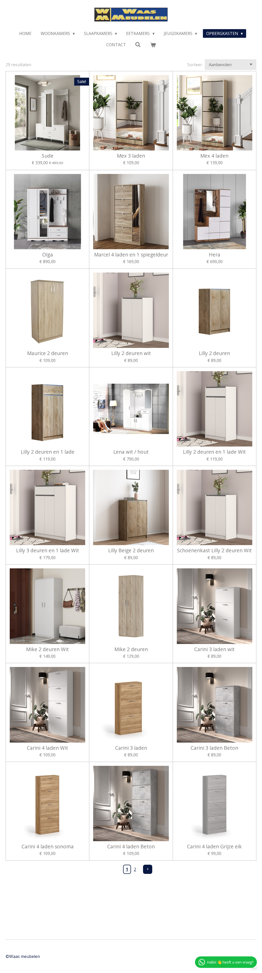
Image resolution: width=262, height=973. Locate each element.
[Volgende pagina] (147, 869)
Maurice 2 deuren (47, 353)
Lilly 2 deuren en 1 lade (47, 452)
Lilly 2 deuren (214, 353)
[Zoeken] (138, 44)
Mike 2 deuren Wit (47, 649)
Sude (47, 156)
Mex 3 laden (131, 156)
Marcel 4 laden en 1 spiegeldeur (131, 254)
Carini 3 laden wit (214, 649)
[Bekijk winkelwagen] (153, 44)
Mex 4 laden (214, 156)
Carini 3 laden (131, 748)
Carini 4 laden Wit (47, 748)
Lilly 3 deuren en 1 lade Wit (47, 550)
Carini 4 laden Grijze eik (214, 846)
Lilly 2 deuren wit (131, 353)
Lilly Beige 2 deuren (131, 550)
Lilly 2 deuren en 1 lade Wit (214, 452)
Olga (47, 254)
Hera (214, 254)
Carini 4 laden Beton (131, 846)
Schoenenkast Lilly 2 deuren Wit (214, 550)
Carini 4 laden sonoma (47, 846)
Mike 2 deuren (131, 649)
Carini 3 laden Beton (214, 748)
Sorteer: (195, 64)
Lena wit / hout (131, 452)
